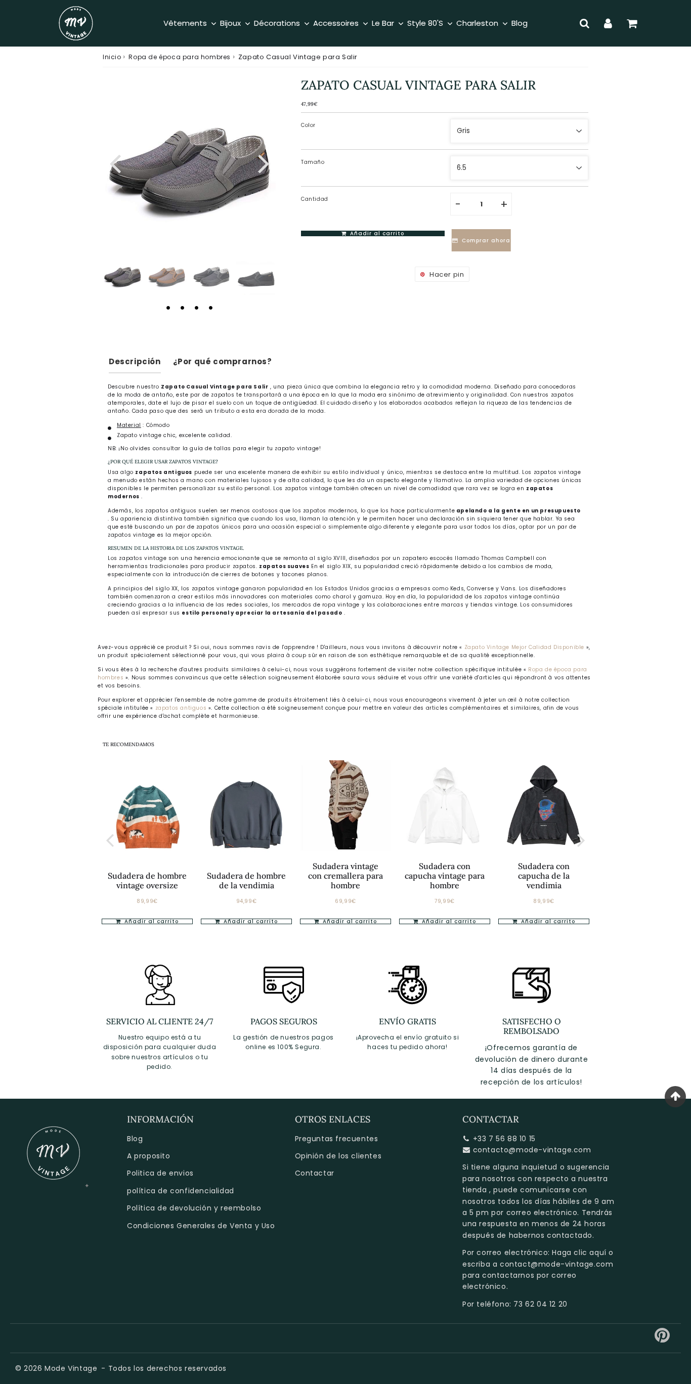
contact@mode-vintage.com (556, 1264)
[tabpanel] (122, 275)
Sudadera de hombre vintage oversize (147, 880)
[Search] (584, 23)
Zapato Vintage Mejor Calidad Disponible (524, 647)
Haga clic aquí (579, 1252)
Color (308, 125)
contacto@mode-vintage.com (532, 1150)
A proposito (148, 1156)
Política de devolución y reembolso (194, 1208)
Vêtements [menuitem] (185, 23)
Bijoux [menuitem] (230, 23)
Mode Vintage (71, 1368)
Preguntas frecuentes (336, 1139)
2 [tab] (182, 307)
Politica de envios (160, 1173)
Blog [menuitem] (519, 23)
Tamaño (313, 162)
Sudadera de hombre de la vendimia (246, 880)
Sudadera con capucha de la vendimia (544, 875)
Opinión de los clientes (338, 1156)
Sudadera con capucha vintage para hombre (445, 875)
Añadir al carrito (150, 921)
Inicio (112, 57)
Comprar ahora (484, 240)
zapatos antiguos (181, 708)
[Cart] (632, 23)
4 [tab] (210, 307)
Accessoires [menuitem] (336, 23)
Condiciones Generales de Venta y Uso (201, 1226)
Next (263, 162)
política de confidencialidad (180, 1191)
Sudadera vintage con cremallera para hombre (345, 875)
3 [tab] (196, 307)
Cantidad (314, 199)
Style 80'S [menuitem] (425, 23)
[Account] (608, 23)
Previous (115, 162)
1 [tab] (168, 307)
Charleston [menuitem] (477, 23)
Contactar (314, 1173)
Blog (135, 1139)
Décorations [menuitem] (277, 23)
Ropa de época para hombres (179, 57)
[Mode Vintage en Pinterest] (662, 1339)
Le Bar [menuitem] (383, 23)
